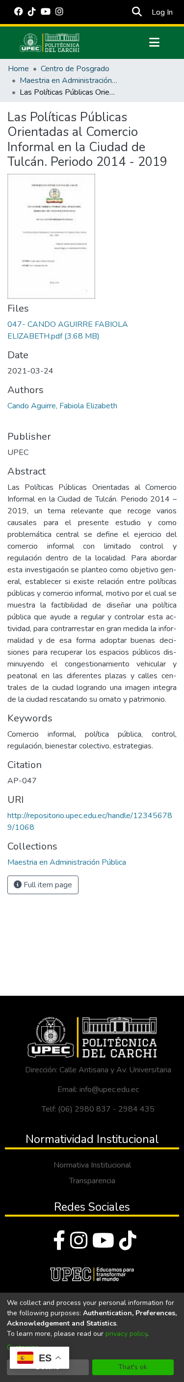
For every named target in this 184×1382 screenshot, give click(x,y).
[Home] (49, 42)
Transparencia (92, 1180)
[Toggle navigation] (154, 42)
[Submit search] (137, 12)
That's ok (132, 1367)
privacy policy (126, 1333)
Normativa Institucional (92, 1165)
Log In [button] (163, 12)
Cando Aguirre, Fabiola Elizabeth (62, 405)
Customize (23, 1347)
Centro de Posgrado (75, 68)
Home (18, 68)
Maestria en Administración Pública (69, 80)
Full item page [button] (47, 884)
